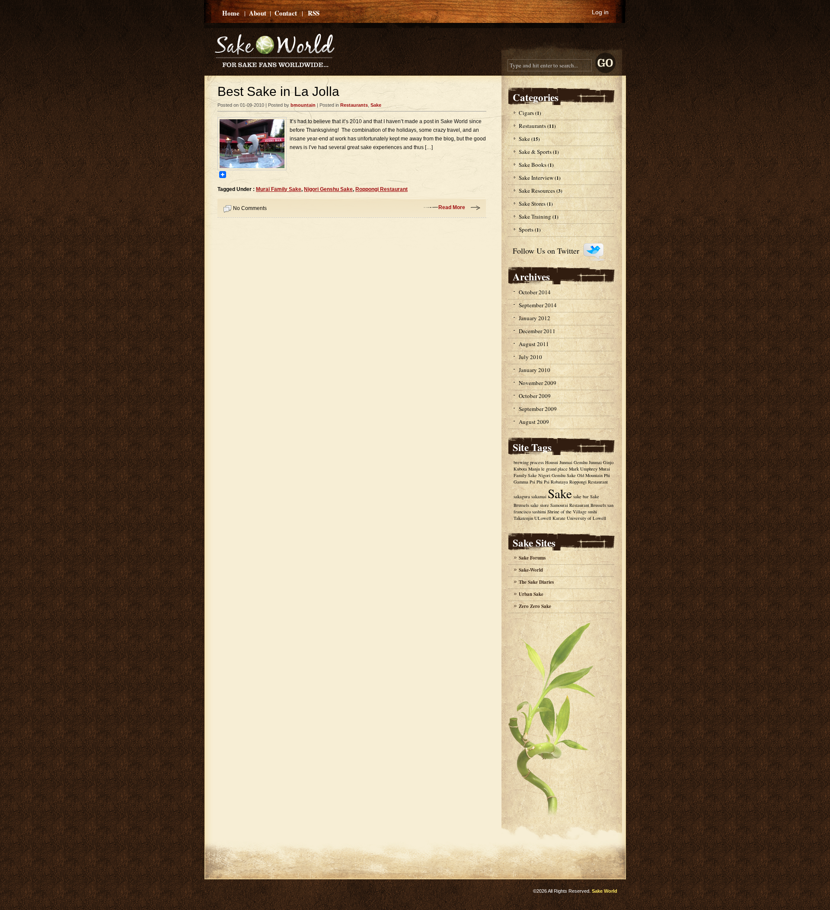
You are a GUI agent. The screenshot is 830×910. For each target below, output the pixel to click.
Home (230, 13)
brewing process (529, 462)
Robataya (559, 482)
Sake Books (532, 165)
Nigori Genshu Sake (328, 189)
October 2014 (535, 292)
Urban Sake (531, 594)
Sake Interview (536, 177)
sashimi (539, 512)
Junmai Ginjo (601, 462)
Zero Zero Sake (535, 606)
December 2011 (537, 331)
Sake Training (535, 216)
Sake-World (531, 569)
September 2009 (538, 409)
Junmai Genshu (573, 462)
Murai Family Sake (278, 189)
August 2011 (534, 344)
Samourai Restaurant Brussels (578, 505)
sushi (592, 512)
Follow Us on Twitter (546, 250)
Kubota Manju (527, 469)
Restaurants (354, 105)
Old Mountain (590, 475)
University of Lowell (586, 518)
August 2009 (534, 422)
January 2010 (534, 370)
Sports (526, 229)
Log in (600, 12)
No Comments (250, 208)
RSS (313, 13)
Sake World (604, 891)
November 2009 (537, 383)
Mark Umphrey (583, 469)
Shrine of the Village (567, 512)
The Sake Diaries (536, 582)
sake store (539, 505)
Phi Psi (542, 482)
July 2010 (530, 357)
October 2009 (535, 396)
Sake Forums (532, 557)
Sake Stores (532, 203)
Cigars (526, 113)
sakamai (538, 496)
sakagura (522, 496)
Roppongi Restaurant (381, 189)
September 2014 (538, 305)
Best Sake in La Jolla (278, 91)
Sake (375, 105)
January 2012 (534, 318)
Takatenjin (523, 518)
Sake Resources (537, 190)
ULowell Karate (549, 518)
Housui (551, 462)
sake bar (581, 496)
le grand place (554, 469)
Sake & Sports (535, 152)
